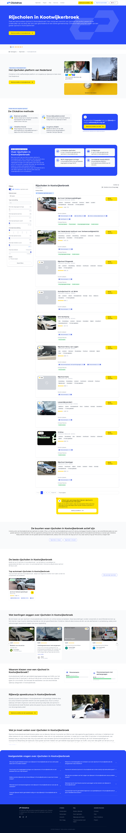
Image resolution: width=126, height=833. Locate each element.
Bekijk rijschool (110, 199)
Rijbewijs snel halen (78, 817)
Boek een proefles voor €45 (93, 126)
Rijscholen (38, 2)
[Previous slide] (9, 643)
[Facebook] (20, 817)
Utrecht (62, 817)
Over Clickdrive (98, 817)
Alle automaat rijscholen (109, 575)
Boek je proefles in (76, 510)
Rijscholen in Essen (55, 540)
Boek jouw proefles (84, 2)
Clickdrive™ (58, 829)
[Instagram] (23, 817)
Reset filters (20, 263)
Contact (62, 2)
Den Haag (62, 820)
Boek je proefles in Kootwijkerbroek (20, 33)
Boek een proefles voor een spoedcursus (22, 713)
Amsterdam (63, 811)
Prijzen (44, 2)
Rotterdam (63, 814)
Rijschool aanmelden (101, 2)
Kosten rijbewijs (77, 811)
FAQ (50, 2)
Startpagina (13, 51)
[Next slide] (117, 643)
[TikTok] (26, 816)
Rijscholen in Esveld (70, 540)
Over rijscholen (77, 814)
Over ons (55, 2)
